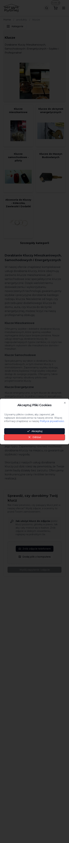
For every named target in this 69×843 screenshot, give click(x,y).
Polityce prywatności (52, 421)
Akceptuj (36, 431)
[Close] (64, 402)
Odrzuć (36, 437)
